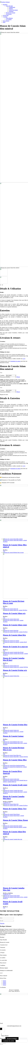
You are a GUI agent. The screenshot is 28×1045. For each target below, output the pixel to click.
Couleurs (2, 375)
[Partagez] (3, 1043)
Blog (4, 22)
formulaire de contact (15, 361)
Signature (11, 11)
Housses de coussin (10, 12)
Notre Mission (9, 18)
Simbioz (11, 8)
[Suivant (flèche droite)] (2, 1044)
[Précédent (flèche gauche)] (0, 1044)
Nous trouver (6, 20)
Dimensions (3, 377)
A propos (5, 16)
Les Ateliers (9, 19)
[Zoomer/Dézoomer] (0, 1043)
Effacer (18, 377)
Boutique (5, 4)
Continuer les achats (8, 1040)
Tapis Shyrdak (9, 6)
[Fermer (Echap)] (5, 1043)
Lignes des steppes (13, 10)
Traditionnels (12, 7)
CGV (24, 358)
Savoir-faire (6, 15)
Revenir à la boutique (12, 1038)
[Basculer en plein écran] (2, 1043)
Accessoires (9, 14)
